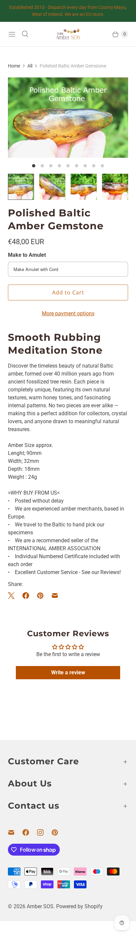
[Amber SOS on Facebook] (29, 832)
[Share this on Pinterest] (40, 595)
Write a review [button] (68, 672)
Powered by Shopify (79, 906)
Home (14, 65)
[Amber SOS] (68, 34)
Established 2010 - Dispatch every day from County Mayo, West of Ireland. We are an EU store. (68, 11)
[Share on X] (13, 595)
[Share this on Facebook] (25, 595)
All (29, 65)
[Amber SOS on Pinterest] (58, 832)
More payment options (68, 313)
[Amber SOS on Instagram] (44, 832)
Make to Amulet (27, 255)
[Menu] (11, 34)
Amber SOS (40, 906)
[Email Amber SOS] (15, 832)
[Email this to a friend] (55, 595)
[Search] (25, 34)
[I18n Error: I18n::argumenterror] (21, 187)
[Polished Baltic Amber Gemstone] (68, 117)
